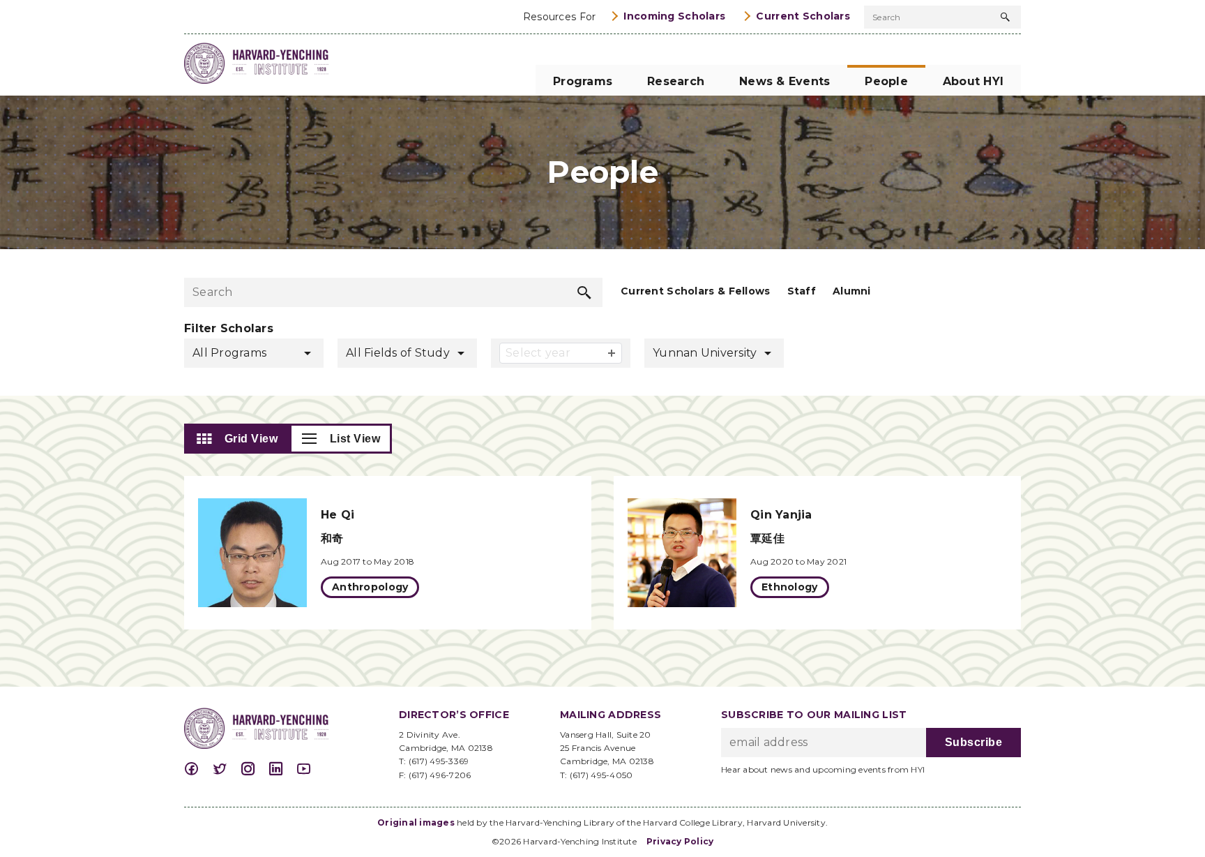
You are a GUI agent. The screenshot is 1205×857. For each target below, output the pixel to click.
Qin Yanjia (781, 514)
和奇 (332, 538)
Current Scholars (803, 16)
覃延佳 (767, 538)
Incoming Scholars (674, 16)
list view (355, 439)
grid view (251, 439)
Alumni (852, 291)
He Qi (337, 514)
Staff (801, 291)
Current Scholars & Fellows (696, 291)
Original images (416, 822)
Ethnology (789, 587)
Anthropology (370, 587)
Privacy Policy (680, 841)
